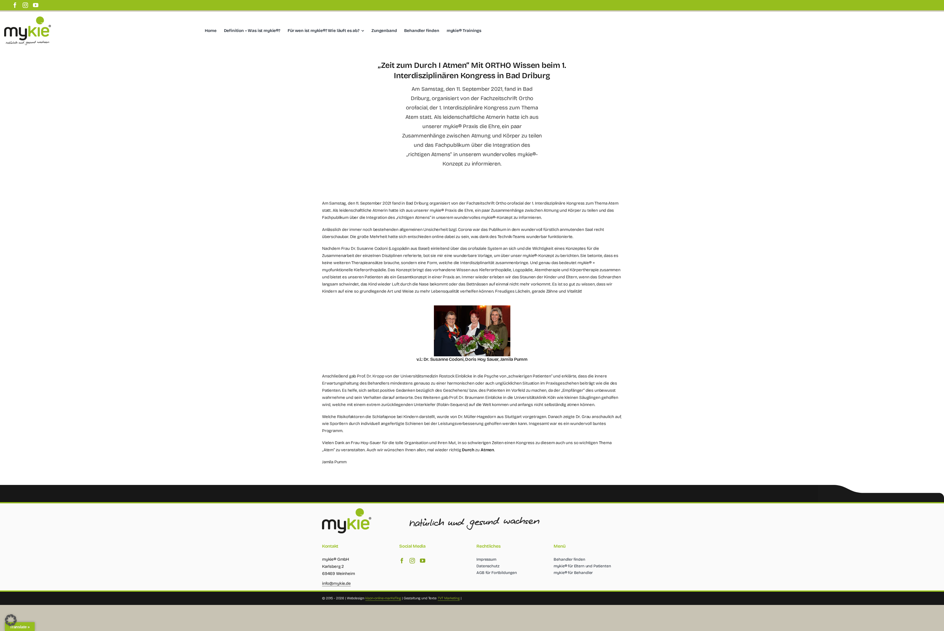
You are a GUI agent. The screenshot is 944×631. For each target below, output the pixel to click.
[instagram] (25, 5)
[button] (11, 620)
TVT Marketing (449, 598)
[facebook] (15, 5)
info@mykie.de (336, 583)
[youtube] (35, 5)
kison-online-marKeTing (383, 598)
